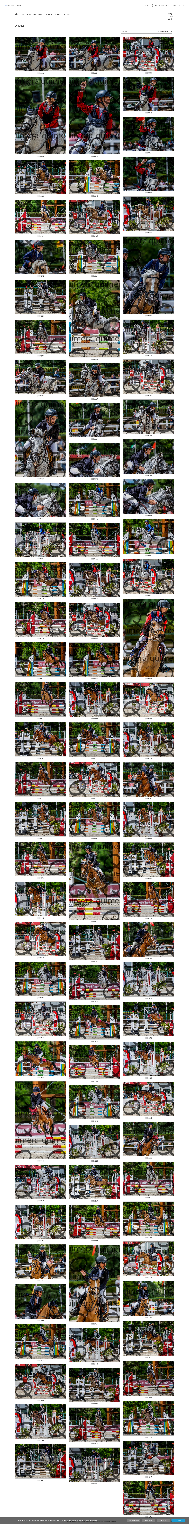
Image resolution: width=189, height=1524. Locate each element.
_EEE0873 (94, 921)
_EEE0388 (148, 475)
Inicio (146, 5)
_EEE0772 (94, 798)
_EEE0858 (148, 838)
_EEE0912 (40, 918)
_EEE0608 (94, 639)
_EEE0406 (148, 515)
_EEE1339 (148, 1278)
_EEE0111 (148, 233)
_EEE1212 (94, 1121)
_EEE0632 (40, 678)
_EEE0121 (40, 236)
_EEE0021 (94, 73)
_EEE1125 (148, 1078)
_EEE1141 (40, 1161)
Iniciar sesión (162, 5)
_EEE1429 (40, 1360)
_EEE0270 (148, 356)
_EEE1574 (94, 1444)
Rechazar (164, 1521)
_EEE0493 (148, 595)
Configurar (148, 1520)
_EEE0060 (148, 193)
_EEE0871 (40, 878)
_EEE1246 (148, 1198)
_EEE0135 (94, 236)
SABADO (51, 14)
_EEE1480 (40, 1400)
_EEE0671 (40, 718)
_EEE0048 (148, 113)
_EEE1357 (40, 1280)
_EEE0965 (94, 961)
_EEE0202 (40, 276)
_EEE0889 (148, 878)
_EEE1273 (94, 1201)
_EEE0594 (40, 638)
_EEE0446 (94, 519)
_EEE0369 (94, 439)
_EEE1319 (94, 1241)
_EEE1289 (148, 1237)
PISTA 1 (60, 14)
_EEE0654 (94, 718)
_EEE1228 (94, 1161)
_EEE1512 (94, 1404)
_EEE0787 (148, 798)
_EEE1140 (94, 1081)
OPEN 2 (69, 14)
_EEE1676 (148, 1517)
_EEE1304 (40, 1241)
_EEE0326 (40, 396)
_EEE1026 (94, 1001)
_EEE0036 (40, 73)
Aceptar (178, 1521)
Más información (134, 1520)
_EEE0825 (40, 838)
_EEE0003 (148, 73)
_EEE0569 (148, 679)
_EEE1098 (94, 1041)
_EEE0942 (40, 958)
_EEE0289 (40, 356)
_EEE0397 (94, 479)
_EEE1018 (148, 998)
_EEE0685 (148, 719)
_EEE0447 (148, 555)
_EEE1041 (40, 1038)
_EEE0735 (148, 758)
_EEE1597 (148, 1477)
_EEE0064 (148, 153)
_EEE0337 (94, 399)
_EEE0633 (94, 679)
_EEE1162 (148, 1118)
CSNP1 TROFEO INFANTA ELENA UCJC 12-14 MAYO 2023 (33, 14)
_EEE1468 (148, 1397)
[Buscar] (157, 32)
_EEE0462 (40, 558)
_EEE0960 (148, 958)
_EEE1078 (148, 1038)
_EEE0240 (94, 359)
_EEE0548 (94, 599)
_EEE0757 (40, 798)
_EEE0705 (40, 758)
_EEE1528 (148, 1437)
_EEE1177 (148, 1158)
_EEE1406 (40, 1320)
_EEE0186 (148, 316)
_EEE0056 (94, 156)
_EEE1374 (94, 1324)
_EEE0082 (40, 196)
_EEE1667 (94, 1484)
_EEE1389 (148, 1317)
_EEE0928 (148, 918)
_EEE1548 (40, 1440)
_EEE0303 (148, 396)
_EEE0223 (40, 316)
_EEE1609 (40, 1480)
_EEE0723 (94, 758)
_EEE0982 (40, 998)
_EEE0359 (40, 479)
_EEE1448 (94, 1364)
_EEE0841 (94, 838)
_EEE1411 (148, 1357)
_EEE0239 (94, 276)
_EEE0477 (94, 559)
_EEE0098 (94, 196)
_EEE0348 (148, 435)
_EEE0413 (40, 519)
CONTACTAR (178, 5)
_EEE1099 (40, 1077)
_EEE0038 (40, 156)
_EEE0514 (40, 598)
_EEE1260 (40, 1201)
